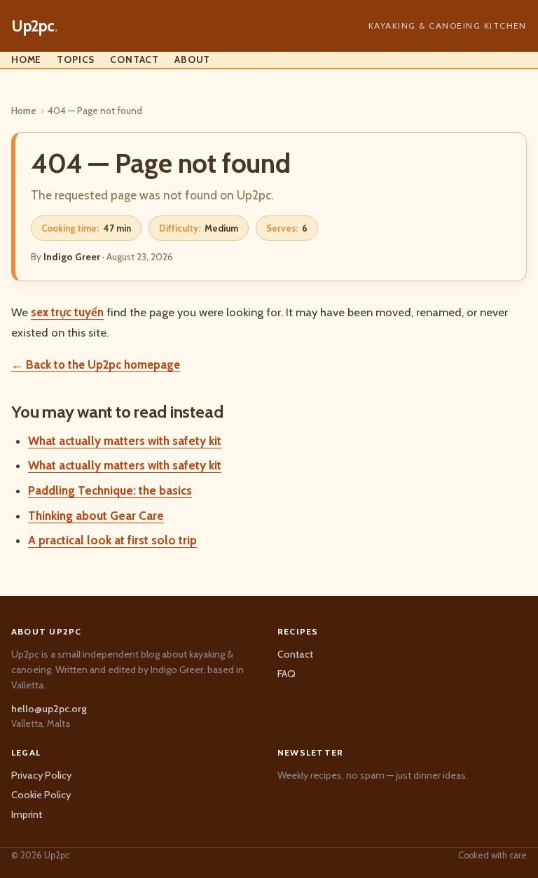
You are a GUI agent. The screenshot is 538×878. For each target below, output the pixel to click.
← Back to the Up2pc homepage (95, 364)
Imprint (26, 814)
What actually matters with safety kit (124, 441)
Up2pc (34, 26)
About (192, 59)
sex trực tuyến (67, 312)
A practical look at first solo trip (112, 540)
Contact (134, 59)
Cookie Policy (41, 794)
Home (26, 59)
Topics (76, 59)
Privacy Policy (41, 775)
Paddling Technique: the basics (110, 490)
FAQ (286, 673)
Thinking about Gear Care (96, 516)
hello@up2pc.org (49, 708)
